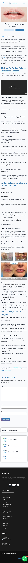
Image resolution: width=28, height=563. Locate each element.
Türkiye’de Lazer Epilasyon (13, 445)
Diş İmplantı (5, 528)
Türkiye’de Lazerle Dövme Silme (14, 457)
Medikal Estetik (3, 36)
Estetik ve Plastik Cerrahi (7, 516)
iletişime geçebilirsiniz (6, 370)
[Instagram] (13, 485)
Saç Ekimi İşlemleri (6, 494)
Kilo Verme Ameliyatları (7, 504)
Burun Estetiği (5, 523)
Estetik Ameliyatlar (6, 497)
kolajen (11, 117)
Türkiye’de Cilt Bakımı (12, 439)
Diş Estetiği (5, 502)
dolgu (4, 57)
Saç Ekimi (5, 521)
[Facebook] (10, 485)
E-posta (3, 411)
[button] (24, 3)
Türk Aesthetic (17, 367)
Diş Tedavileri (5, 518)
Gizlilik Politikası (21, 558)
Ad (2, 405)
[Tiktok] (18, 485)
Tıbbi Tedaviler (5, 506)
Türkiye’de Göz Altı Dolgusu (14, 451)
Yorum (3, 386)
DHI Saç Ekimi (5, 525)
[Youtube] (15, 485)
